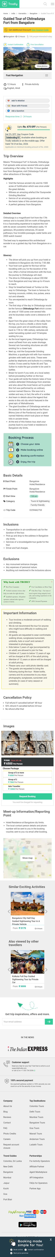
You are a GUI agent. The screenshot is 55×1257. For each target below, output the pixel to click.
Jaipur (6, 1183)
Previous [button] (10, 743)
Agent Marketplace (38, 1172)
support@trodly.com (19, 1068)
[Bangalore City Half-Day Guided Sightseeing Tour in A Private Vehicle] (27, 903)
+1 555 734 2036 (27, 1070)
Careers (6, 1139)
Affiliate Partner (37, 1166)
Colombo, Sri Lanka (12, 1161)
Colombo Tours (37, 1106)
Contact (7, 1122)
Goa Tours (34, 1128)
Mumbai (7, 1177)
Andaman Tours (37, 1139)
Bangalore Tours (37, 1122)
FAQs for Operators (38, 1183)
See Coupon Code (40, 30)
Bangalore (8, 1172)
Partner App (35, 1188)
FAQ (5, 1128)
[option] (27, 743)
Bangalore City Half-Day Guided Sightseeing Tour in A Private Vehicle (26, 921)
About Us (7, 1106)
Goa (5, 1194)
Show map (27, 858)
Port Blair (7, 1199)
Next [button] (44, 743)
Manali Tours (36, 1133)
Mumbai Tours (36, 1117)
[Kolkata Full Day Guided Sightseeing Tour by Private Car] (27, 962)
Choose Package (11, 768)
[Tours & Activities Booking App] (27, 1224)
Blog (5, 1111)
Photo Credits (9, 1133)
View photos (42, 66)
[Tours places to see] (9, 4)
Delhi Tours (35, 1111)
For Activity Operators (40, 1161)
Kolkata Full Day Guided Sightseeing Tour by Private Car (25, 979)
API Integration (36, 1177)
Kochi (6, 1188)
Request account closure (11, 1146)
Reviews (7, 1117)
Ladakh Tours (36, 1144)
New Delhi (8, 1166)
